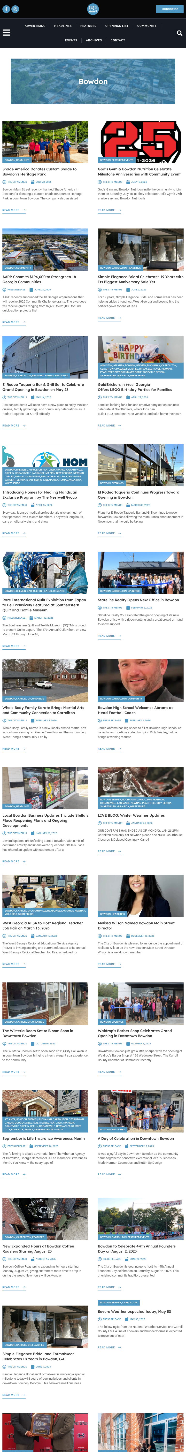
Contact (118, 40)
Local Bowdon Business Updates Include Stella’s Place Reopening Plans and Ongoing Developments (45, 820)
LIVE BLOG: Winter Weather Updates (131, 815)
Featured (88, 26)
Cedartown (107, 368)
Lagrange (154, 368)
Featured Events (122, 160)
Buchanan (153, 365)
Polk (65, 476)
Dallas (120, 368)
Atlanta (118, 365)
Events (71, 40)
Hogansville (23, 473)
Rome (138, 372)
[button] (180, 33)
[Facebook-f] (6, 9)
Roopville (149, 372)
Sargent (10, 480)
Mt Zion (50, 473)
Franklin (61, 469)
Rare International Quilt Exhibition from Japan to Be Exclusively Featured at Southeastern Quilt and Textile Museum (44, 605)
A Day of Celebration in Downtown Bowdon (136, 1138)
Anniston (106, 365)
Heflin (34, 1126)
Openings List (117, 26)
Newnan (167, 368)
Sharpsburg (108, 375)
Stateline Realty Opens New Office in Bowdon (138, 600)
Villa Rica (123, 375)
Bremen (141, 365)
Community (147, 26)
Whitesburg (137, 375)
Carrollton (119, 267)
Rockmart (127, 372)
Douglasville (23, 1122)
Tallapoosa (50, 480)
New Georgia (64, 473)
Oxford (9, 476)
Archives (94, 40)
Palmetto (21, 476)
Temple (63, 480)
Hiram (143, 368)
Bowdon (10, 160)
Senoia (160, 372)
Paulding (34, 476)
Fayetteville (41, 1122)
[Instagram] (15, 9)
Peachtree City (110, 372)
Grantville (75, 469)
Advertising (35, 26)
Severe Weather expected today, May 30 (134, 1311)
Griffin (9, 473)
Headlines (63, 26)
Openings (118, 483)
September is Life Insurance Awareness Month (43, 1138)
